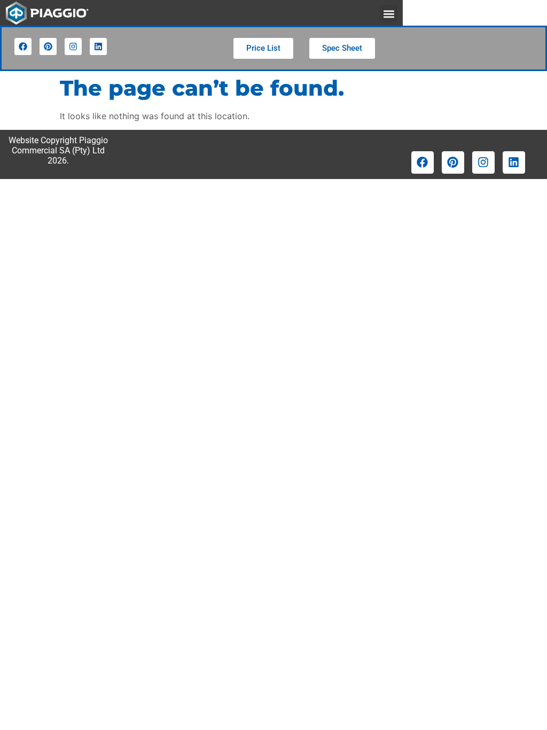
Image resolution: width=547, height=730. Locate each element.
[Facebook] (23, 46)
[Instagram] (73, 46)
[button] (388, 13)
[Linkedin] (98, 46)
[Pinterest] (48, 46)
